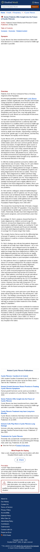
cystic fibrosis (32, 98)
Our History (5, 501)
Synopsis (4, 31)
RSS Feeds (7, 535)
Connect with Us (6, 529)
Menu (35, 2)
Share (21, 460)
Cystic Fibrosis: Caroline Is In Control (14, 376)
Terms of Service (6, 507)
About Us (4, 499)
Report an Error (6, 532)
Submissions (5, 527)
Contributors (5, 524)
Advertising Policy (7, 521)
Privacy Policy (6, 510)
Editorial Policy (6, 515)
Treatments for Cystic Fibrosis (12, 436)
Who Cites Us (5, 518)
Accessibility (5, 513)
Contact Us (5, 504)
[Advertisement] (20, 68)
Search (35, 7)
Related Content (21, 31)
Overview (12, 31)
